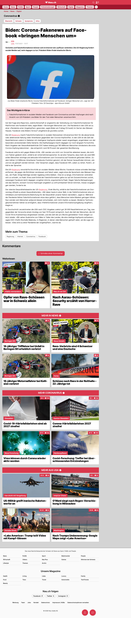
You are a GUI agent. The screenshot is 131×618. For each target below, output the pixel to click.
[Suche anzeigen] (93, 2)
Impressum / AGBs (58, 602)
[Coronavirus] (50, 16)
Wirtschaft (6, 559)
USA (12, 44)
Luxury (63, 576)
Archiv (44, 563)
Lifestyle (6, 563)
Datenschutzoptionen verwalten (78, 602)
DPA (12, 41)
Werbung (15, 602)
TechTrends (85, 579)
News (12, 11)
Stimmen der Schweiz (88, 559)
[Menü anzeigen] (97, 2)
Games (63, 559)
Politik (24, 556)
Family (83, 576)
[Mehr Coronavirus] (50, 393)
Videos (24, 559)
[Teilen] (85, 612)
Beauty (5, 583)
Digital (19, 11)
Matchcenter (65, 556)
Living (24, 576)
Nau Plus (45, 559)
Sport (44, 556)
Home (6, 11)
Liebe (44, 576)
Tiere (24, 579)
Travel (44, 579)
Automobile (65, 579)
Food (4, 579)
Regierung (16, 135)
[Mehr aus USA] (50, 470)
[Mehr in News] (50, 315)
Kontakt (36, 602)
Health (5, 576)
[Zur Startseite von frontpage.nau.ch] (50, 2)
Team (23, 602)
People (83, 556)
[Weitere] (96, 7)
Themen (25, 563)
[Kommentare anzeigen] (93, 612)
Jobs (29, 602)
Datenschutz (45, 602)
